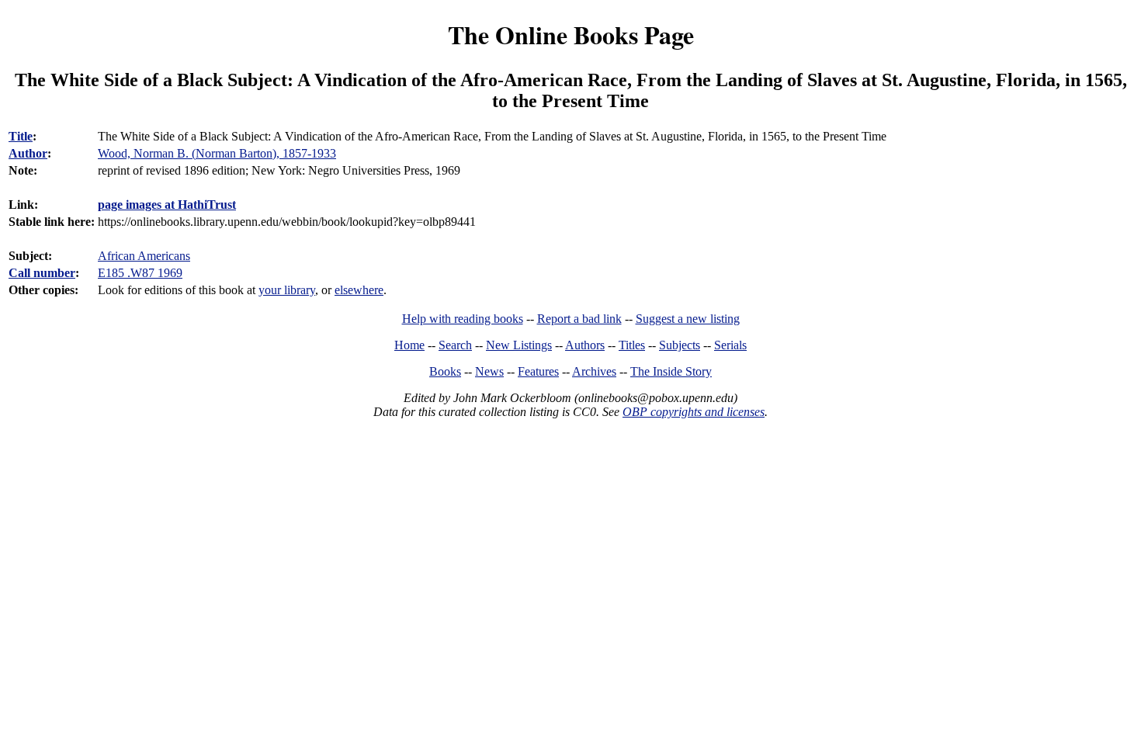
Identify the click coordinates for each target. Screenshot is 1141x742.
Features (538, 371)
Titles (632, 345)
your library (286, 289)
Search (455, 345)
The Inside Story (671, 371)
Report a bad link (579, 318)
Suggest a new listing (688, 318)
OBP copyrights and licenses (694, 411)
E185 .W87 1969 (140, 272)
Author (28, 153)
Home (409, 345)
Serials (730, 345)
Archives (594, 371)
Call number (42, 272)
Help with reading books (462, 318)
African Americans (144, 255)
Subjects (679, 345)
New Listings (519, 345)
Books (445, 371)
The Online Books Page (571, 34)
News (489, 371)
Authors (585, 345)
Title (21, 136)
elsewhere (359, 289)
